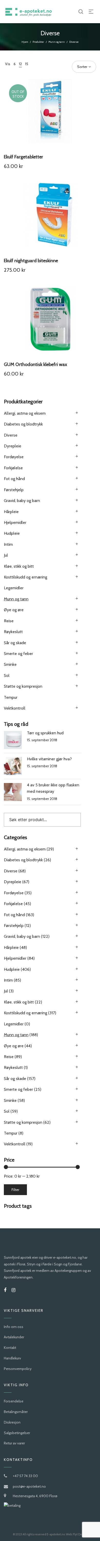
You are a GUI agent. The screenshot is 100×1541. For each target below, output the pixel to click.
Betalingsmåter (16, 1411)
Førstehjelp (14, 489)
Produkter (38, 42)
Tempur (10, 697)
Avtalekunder (14, 1337)
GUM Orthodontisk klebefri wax (35, 364)
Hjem (25, 42)
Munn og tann (56, 42)
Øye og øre (14, 609)
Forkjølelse (13, 467)
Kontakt (10, 1347)
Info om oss (13, 1326)
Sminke (10, 664)
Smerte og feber (18, 653)
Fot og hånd (14, 478)
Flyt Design (80, 1534)
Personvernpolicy (18, 1368)
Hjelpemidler (15, 522)
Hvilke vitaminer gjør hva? (49, 758)
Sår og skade (15, 642)
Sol (6, 675)
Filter (15, 1190)
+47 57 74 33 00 (25, 1476)
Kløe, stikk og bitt (19, 566)
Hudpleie (12, 533)
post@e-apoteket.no (29, 1486)
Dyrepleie (12, 446)
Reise (9, 620)
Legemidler (14, 587)
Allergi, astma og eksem (25, 413)
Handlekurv (12, 1358)
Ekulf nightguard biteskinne (31, 260)
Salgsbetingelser (17, 1433)
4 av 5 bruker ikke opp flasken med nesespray (53, 788)
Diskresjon (12, 1422)
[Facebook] (5, 1290)
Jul (6, 555)
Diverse (10, 435)
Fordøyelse (14, 456)
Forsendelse (13, 1401)
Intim (8, 544)
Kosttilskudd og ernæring (25, 577)
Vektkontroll (14, 708)
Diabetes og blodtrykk (23, 424)
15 (26, 64)
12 (20, 64)
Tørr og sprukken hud (45, 732)
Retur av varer (14, 1443)
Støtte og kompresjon (23, 686)
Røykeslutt (13, 631)
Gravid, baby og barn (22, 500)
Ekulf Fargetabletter (23, 157)
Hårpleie (11, 511)
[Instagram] (13, 1290)
